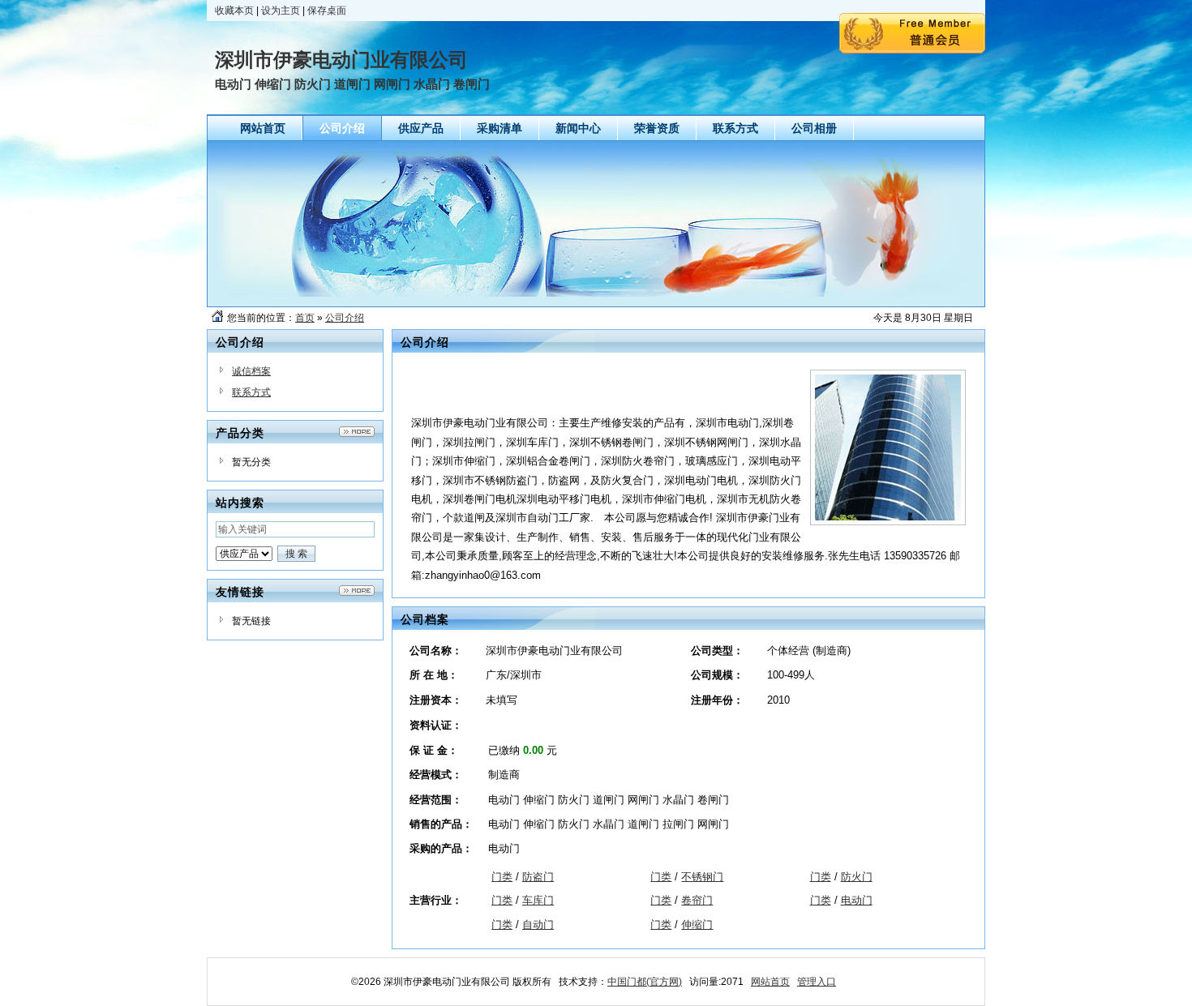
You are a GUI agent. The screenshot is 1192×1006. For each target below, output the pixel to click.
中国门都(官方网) (644, 981)
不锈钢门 (702, 877)
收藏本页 (234, 10)
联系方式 (251, 392)
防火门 (857, 877)
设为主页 (280, 10)
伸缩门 (697, 924)
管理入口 (816, 981)
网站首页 (770, 981)
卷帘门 (697, 900)
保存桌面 (326, 10)
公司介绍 (344, 317)
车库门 (538, 900)
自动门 (538, 924)
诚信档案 (251, 371)
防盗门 (538, 877)
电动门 (857, 900)
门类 (501, 877)
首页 (305, 317)
